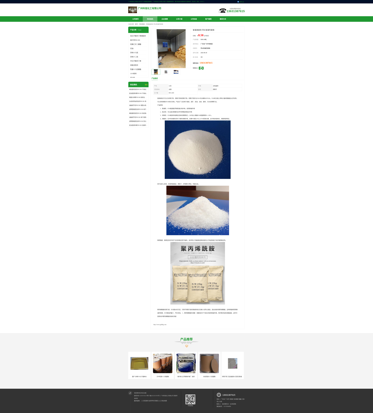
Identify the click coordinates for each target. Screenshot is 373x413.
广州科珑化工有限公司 (167, 395)
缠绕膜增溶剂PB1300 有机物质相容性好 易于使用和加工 (138, 113)
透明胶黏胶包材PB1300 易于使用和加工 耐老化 (138, 109)
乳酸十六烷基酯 (135, 69)
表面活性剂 (134, 65)
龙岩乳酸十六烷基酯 (166, 376)
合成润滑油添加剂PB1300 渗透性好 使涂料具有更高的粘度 (138, 101)
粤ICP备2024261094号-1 (153, 395)
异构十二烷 (134, 57)
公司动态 (194, 19)
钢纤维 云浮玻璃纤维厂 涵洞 (142, 376)
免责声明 (151, 401)
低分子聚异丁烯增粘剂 (138, 36)
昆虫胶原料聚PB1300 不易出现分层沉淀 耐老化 (138, 93)
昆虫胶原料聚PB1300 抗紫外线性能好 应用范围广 (138, 125)
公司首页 (135, 19)
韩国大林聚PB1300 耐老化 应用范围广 (138, 97)
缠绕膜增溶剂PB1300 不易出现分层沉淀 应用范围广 (138, 89)
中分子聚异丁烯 (135, 61)
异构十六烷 (134, 52)
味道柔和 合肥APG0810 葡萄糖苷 (212, 376)
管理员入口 (157, 401)
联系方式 (223, 19)
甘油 (131, 48)
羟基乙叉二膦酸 (135, 44)
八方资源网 (144, 401)
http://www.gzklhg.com (159, 324)
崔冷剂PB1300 (135, 40)
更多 (146, 84)
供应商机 (150, 19)
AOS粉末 (133, 73)
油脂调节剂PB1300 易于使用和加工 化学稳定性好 (138, 117)
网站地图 (164, 401)
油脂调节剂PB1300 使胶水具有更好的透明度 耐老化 (138, 105)
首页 (136, 24)
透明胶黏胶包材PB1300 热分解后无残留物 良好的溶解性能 (138, 121)
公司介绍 (179, 19)
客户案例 (208, 19)
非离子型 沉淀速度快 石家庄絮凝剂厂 (190, 376)
